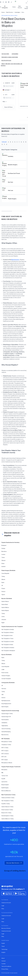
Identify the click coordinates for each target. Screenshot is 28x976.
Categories (15, 53)
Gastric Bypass (5, 610)
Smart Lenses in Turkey (7, 809)
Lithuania (3, 619)
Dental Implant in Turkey (7, 815)
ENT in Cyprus (4, 750)
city (9, 94)
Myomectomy (4, 734)
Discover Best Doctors (12, 863)
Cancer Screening (5, 728)
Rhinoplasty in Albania (6, 762)
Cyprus (3, 594)
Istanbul (3, 566)
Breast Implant (5, 784)
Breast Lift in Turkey (6, 812)
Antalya (3, 548)
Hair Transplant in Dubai (7, 644)
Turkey (3, 576)
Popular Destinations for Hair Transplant (12, 626)
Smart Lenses (4, 672)
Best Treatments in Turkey (8, 794)
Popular (4, 141)
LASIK (2, 669)
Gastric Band (4, 604)
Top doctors (5, 53)
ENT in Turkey (4, 747)
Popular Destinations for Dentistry (10, 542)
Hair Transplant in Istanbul (7, 647)
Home (14, 7)
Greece (3, 591)
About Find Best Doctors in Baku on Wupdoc (11, 64)
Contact (3, 961)
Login (2, 905)
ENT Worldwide (5, 738)
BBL (2, 772)
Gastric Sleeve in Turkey (7, 806)
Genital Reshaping (6, 731)
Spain (2, 582)
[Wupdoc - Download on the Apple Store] (7, 893)
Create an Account (6, 902)
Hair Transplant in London (7, 641)
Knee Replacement (6, 703)
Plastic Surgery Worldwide (8, 570)
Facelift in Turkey (5, 803)
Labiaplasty (4, 722)
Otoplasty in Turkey (6, 744)
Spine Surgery (4, 706)
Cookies (3, 963)
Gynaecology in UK (6, 716)
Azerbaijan (7, 90)
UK (2, 585)
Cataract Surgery (5, 675)
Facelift (3, 778)
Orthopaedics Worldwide (8, 682)
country (9, 83)
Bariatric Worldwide (6, 598)
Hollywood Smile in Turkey (7, 797)
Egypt (2, 622)
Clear (13, 82)
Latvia (2, 616)
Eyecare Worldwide (6, 654)
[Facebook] (0, 2)
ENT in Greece (5, 753)
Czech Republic (5, 573)
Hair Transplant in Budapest (8, 650)
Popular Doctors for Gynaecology (10, 710)
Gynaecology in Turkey (7, 713)
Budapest (3, 545)
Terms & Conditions (6, 966)
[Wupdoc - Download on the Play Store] (20, 893)
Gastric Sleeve (5, 601)
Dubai (2, 563)
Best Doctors (20, 6)
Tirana (3, 557)
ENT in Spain (4, 759)
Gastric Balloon (5, 607)
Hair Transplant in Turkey (7, 800)
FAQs (2, 908)
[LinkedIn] (8, 2)
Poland (3, 588)
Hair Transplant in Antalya (7, 629)
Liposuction (4, 781)
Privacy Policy (4, 969)
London (3, 554)
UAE (2, 694)
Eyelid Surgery (5, 787)
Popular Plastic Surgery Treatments (10, 766)
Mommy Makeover (6, 790)
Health (3, 943)
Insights (3, 952)
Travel (2, 946)
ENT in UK (3, 756)
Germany (3, 688)
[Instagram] (3, 2)
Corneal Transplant (6, 678)
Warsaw (3, 560)
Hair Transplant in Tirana (7, 638)
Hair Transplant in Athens (7, 632)
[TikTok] (11, 2)
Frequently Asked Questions (9, 57)
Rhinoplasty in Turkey (6, 741)
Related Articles (6, 60)
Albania (3, 579)
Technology (4, 949)
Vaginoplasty (4, 725)
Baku (5, 101)
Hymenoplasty (5, 719)
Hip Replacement (5, 700)
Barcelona (3, 551)
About (3, 958)
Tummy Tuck (4, 775)
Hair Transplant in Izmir (7, 635)
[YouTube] (6, 2)
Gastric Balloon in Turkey (7, 818)
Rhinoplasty (4, 769)
